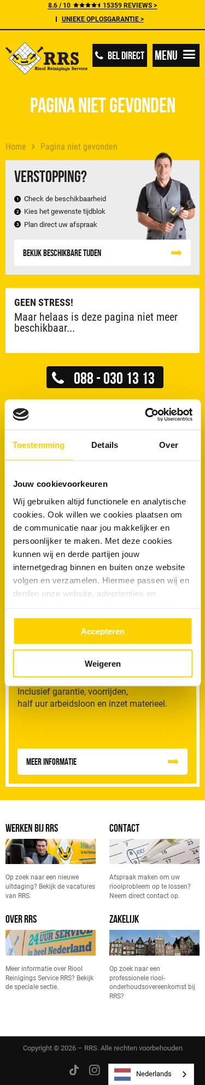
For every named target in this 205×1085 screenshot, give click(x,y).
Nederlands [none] (154, 1074)
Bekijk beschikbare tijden (62, 253)
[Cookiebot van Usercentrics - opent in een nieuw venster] (145, 414)
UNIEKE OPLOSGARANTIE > (103, 19)
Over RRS (21, 918)
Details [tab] (104, 445)
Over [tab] (168, 445)
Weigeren (103, 663)
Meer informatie (51, 761)
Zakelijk (124, 918)
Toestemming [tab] (39, 445)
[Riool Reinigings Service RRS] (46, 59)
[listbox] (151, 1074)
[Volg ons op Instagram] (94, 1069)
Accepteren (103, 631)
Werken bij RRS (31, 827)
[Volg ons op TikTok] (74, 1069)
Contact (124, 827)
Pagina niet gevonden (79, 146)
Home (15, 146)
